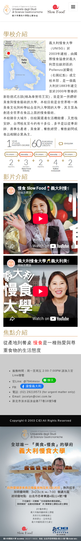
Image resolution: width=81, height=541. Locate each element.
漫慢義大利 (33, 386)
